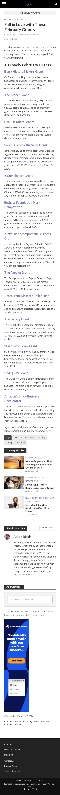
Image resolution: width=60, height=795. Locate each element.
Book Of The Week (34, 457)
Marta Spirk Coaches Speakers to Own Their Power (37, 508)
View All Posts (47, 528)
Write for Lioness (12, 749)
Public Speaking (33, 501)
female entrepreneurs (24, 437)
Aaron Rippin (33, 34)
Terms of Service (12, 771)
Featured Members (34, 498)
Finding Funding (12, 19)
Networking (31, 481)
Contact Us (9, 760)
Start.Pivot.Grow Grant (20, 346)
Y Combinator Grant (18, 175)
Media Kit (8, 754)
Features (49, 498)
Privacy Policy (10, 766)
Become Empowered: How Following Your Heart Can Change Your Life (38, 464)
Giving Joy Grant (16, 373)
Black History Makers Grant (23, 71)
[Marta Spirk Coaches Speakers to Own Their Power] (14, 502)
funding (41, 437)
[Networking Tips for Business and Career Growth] (14, 482)
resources (20, 442)
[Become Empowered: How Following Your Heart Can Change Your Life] (14, 462)
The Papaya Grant (17, 272)
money (9, 442)
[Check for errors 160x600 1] (16, 665)
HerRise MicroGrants (19, 122)
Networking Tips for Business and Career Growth (40, 486)
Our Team (9, 744)
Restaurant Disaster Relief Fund (26, 296)
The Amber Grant (17, 95)
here (48, 430)
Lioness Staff (32, 471)
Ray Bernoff (32, 514)
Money (24, 19)
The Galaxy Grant (16, 319)
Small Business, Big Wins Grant (25, 145)
